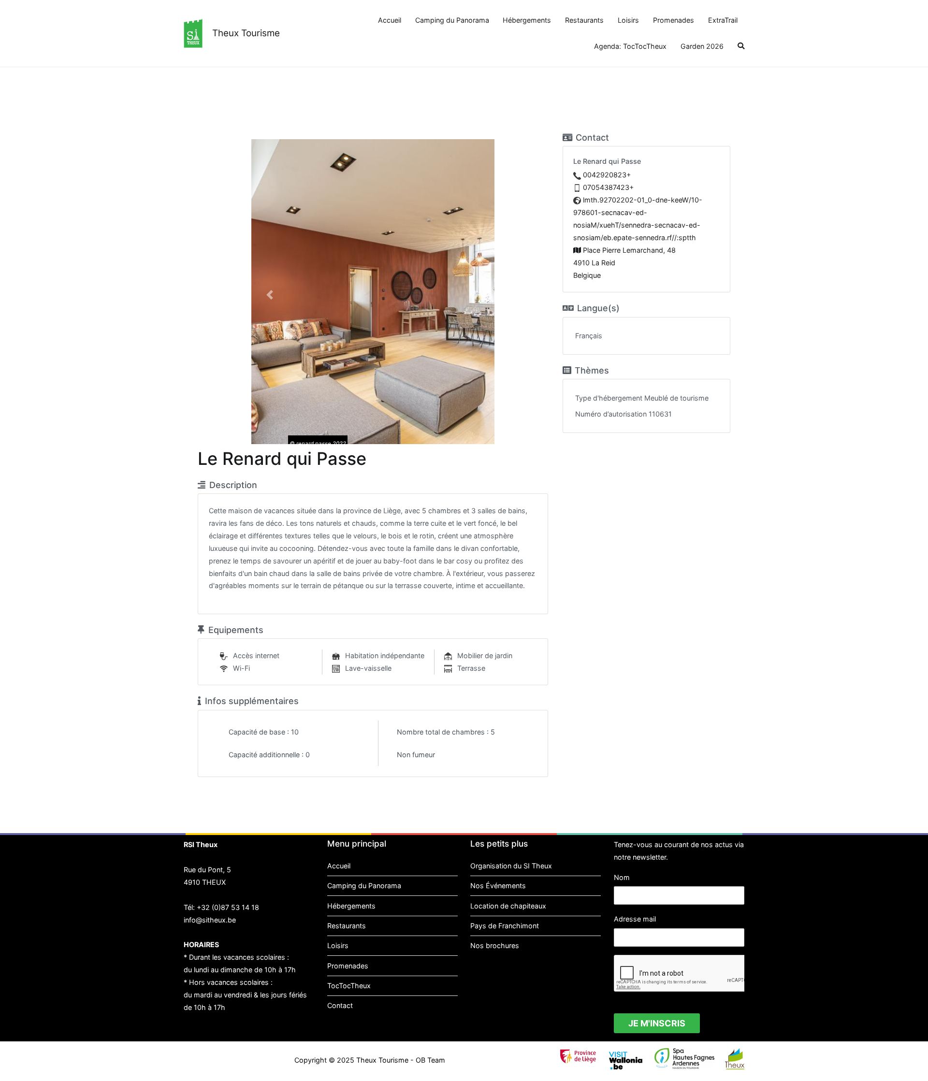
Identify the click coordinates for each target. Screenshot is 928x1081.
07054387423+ (608, 187)
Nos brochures (494, 945)
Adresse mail (635, 919)
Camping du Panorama (452, 20)
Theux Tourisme (246, 33)
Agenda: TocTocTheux (630, 46)
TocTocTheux (349, 985)
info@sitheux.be (210, 920)
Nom (622, 877)
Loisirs (628, 20)
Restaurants (584, 20)
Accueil (389, 20)
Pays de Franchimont (504, 926)
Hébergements (527, 20)
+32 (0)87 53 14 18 (228, 907)
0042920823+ (607, 175)
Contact (340, 1005)
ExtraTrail (723, 20)
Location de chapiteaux (508, 906)
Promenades (673, 20)
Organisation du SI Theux (511, 866)
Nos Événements (498, 885)
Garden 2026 (702, 46)
